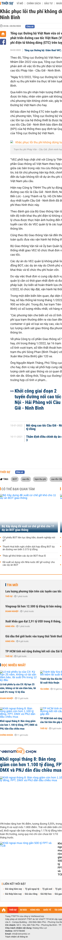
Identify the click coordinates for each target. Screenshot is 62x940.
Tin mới (12, 585)
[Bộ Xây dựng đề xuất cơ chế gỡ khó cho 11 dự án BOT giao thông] (29, 513)
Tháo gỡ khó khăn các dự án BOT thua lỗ (24, 555)
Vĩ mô (20, 3)
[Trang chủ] (3, 34)
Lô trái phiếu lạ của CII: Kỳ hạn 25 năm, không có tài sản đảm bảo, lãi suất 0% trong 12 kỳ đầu (18, 688)
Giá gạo (58, 894)
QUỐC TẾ (47, 910)
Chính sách (34, 3)
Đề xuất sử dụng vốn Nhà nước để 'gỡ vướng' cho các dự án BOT (29, 563)
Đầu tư (48, 3)
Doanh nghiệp (11, 611)
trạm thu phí (40, 479)
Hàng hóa (9, 626)
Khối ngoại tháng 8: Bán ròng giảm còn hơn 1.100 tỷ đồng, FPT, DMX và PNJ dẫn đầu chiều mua (18, 725)
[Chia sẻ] (3, 42)
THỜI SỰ (13, 910)
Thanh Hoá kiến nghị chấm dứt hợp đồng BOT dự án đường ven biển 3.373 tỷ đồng (29, 548)
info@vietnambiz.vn (21, 934)
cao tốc (25, 479)
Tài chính (44, 689)
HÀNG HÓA (35, 910)
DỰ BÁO (23, 910)
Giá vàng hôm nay (13, 889)
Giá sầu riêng (31, 894)
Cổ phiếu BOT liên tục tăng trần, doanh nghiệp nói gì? (29, 539)
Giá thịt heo (45, 894)
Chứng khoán (6, 735)
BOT (15, 479)
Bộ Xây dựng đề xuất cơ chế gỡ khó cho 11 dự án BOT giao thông (28, 528)
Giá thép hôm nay (13, 894)
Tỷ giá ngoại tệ (32, 889)
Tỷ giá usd (47, 889)
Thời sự (7, 3)
